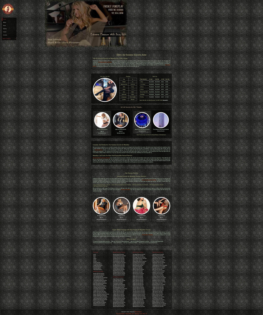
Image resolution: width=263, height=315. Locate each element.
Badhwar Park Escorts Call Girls (100, 299)
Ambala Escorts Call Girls (157, 286)
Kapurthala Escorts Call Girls (158, 260)
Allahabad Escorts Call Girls (139, 306)
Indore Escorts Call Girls (138, 277)
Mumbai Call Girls (102, 133)
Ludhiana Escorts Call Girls (138, 302)
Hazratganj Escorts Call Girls (139, 254)
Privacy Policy (129, 313)
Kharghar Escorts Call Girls (119, 266)
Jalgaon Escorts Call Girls (118, 294)
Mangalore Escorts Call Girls (158, 280)
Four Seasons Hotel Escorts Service (161, 129)
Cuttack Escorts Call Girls (157, 306)
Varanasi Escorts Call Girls (158, 254)
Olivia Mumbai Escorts (101, 219)
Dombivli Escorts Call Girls (118, 258)
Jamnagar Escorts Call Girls (119, 280)
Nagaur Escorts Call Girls (118, 292)
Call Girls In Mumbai (125, 189)
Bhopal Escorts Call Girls (138, 281)
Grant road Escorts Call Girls (119, 262)
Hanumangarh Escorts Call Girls (120, 288)
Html (144, 313)
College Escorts (121, 215)
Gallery (5, 28)
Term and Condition (120, 313)
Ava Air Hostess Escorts (102, 129)
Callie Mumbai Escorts (161, 219)
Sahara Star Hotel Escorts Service (142, 129)
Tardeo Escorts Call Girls (98, 301)
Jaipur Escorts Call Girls (138, 275)
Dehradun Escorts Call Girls (139, 290)
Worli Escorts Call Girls (98, 284)
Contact (5, 35)
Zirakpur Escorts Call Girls (118, 297)
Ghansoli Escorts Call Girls (119, 260)
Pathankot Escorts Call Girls (119, 298)
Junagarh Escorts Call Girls (158, 276)
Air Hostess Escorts (101, 215)
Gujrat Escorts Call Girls (157, 273)
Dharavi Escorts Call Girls (118, 257)
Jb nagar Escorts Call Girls (119, 264)
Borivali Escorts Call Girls (118, 254)
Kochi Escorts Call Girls (157, 298)
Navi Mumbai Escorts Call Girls (100, 283)
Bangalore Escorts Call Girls (139, 295)
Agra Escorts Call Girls (137, 268)
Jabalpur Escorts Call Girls (158, 272)
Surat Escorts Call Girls (157, 295)
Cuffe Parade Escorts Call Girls (100, 298)
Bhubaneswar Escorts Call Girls (159, 303)
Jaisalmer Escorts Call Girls (119, 284)
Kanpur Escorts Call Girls (138, 255)
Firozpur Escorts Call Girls (158, 261)
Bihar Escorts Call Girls (157, 269)
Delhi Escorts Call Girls (138, 272)
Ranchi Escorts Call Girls (138, 299)
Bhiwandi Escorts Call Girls (99, 305)
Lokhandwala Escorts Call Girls (100, 280)
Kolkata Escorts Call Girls (138, 284)
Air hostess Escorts (97, 264)
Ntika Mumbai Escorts (121, 219)
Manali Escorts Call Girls (138, 265)
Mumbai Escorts (142, 131)
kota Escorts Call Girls (118, 283)
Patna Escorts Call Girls (157, 283)
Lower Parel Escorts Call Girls (99, 286)
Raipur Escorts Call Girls (138, 280)
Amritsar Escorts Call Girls (138, 301)
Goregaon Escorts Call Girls (99, 281)
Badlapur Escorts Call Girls (99, 303)
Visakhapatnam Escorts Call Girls (159, 265)
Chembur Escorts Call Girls (99, 287)
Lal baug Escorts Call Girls (119, 269)
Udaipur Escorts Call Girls (158, 287)
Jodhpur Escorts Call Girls (158, 288)
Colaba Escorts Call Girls (98, 290)
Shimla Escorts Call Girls (138, 279)
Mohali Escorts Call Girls (138, 305)
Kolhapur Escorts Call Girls (119, 295)
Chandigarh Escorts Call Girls (139, 297)
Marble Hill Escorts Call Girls (99, 291)
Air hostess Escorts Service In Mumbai (101, 157)
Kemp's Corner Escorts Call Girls (100, 297)
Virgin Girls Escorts (97, 269)
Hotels (4, 31)
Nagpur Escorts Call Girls (157, 301)
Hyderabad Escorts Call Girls (139, 294)
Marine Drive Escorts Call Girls (100, 292)
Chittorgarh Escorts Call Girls (158, 266)
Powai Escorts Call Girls (98, 279)
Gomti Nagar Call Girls (137, 260)
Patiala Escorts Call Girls (138, 286)
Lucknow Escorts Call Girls (158, 299)
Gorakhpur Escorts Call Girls (158, 284)
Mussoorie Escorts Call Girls (119, 302)
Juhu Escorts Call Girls (98, 276)
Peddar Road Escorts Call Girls (100, 295)
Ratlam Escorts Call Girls (157, 294)
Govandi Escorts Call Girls (118, 261)
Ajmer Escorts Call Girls (118, 281)
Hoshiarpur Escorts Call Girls (158, 257)
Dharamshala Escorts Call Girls (139, 261)
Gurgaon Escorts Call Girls (138, 288)
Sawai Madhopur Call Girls (119, 290)
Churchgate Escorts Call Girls (99, 288)
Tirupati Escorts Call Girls (157, 264)
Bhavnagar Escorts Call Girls (139, 257)
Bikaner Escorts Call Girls (157, 290)
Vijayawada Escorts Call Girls (158, 262)
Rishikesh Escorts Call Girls (139, 264)
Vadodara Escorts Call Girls (158, 268)
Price (4, 25)
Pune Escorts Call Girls (138, 270)
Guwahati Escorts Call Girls (158, 302)
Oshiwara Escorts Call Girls (119, 272)
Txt (146, 313)
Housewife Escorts (142, 215)
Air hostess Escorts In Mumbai (105, 62)
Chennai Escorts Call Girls (138, 287)
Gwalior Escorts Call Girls (157, 275)
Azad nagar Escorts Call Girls (99, 302)
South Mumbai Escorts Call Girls (100, 277)
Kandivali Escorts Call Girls (119, 265)
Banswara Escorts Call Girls (119, 305)
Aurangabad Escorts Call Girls (158, 305)
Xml (141, 313)
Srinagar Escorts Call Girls (118, 299)
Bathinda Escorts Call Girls (138, 303)
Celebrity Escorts (97, 268)
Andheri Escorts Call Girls (98, 275)
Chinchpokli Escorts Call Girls (119, 255)
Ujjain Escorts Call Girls (157, 291)
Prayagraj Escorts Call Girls (158, 297)
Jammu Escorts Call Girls (118, 301)
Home (4, 19)
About (4, 22)
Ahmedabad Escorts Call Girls (139, 298)
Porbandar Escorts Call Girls (158, 279)
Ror (133, 313)
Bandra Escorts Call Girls (98, 273)
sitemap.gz (137, 313)
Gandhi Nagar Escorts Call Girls (139, 258)
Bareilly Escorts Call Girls (118, 303)
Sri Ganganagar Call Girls (118, 287)
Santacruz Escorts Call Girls (119, 273)
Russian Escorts (161, 215)
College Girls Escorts (97, 265)
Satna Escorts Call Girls (157, 292)
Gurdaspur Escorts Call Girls (158, 270)
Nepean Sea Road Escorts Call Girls (101, 294)
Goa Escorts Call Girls (137, 266)
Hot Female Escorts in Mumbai (149, 180)
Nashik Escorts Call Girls (138, 283)
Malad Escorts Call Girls (118, 270)
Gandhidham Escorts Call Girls (159, 277)
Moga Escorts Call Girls (157, 258)
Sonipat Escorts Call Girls (118, 291)
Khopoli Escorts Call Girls (118, 268)
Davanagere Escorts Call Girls (158, 281)
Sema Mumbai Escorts (141, 219)
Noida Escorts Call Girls (138, 276)
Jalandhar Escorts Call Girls (139, 291)
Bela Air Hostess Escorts (120, 129)
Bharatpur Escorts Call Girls (119, 286)
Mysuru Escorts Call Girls (118, 306)
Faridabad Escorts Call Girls (139, 292)
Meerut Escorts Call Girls (157, 255)
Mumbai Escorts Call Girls (138, 273)
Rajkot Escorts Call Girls (118, 279)
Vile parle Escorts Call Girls (119, 275)
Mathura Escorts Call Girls (138, 269)
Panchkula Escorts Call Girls (139, 262)
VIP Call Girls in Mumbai (147, 234)
